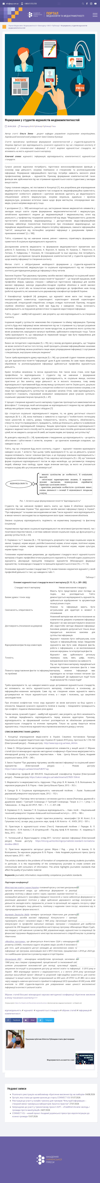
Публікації (38, 126)
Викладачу (25, 126)
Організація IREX (13, 959)
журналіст (28, 1010)
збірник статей (69, 1010)
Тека (54, 126)
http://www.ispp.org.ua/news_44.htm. (61, 743)
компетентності (12, 1013)
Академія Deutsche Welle (17, 914)
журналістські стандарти (48, 1010)
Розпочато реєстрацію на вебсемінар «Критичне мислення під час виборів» (48, 1094)
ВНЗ (32, 126)
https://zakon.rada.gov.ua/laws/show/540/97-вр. (27, 769)
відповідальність (13, 1010)
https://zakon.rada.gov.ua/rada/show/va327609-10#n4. (55, 777)
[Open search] (83, 4)
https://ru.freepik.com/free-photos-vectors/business (31, 1003)
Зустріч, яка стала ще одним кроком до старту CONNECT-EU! (41, 1097)
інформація (84, 1010)
